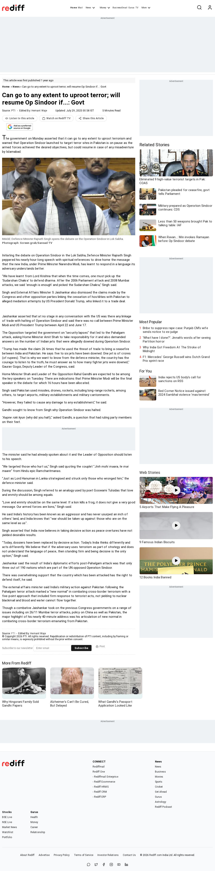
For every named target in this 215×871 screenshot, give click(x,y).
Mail (80, 7)
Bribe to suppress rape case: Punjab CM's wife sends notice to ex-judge (175, 330)
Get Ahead (161, 791)
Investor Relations (108, 855)
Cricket (159, 786)
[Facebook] (103, 865)
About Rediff (27, 855)
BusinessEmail (120, 7)
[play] (176, 490)
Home (73, 7)
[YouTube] (119, 865)
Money (103, 7)
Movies (159, 776)
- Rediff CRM (100, 791)
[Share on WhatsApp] (88, 865)
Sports (159, 781)
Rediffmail (99, 766)
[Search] (199, 7)
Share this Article (93, 118)
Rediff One (99, 771)
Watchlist (7, 832)
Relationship (37, 832)
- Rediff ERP (99, 796)
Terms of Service (83, 855)
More (144, 7)
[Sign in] (210, 7)
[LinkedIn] (126, 865)
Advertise (44, 855)
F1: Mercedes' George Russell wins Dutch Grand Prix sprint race (176, 359)
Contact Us (129, 855)
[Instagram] (111, 865)
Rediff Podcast (163, 806)
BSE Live (7, 817)
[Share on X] (96, 865)
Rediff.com (155, 855)
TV (136, 7)
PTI (13, 110)
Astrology (160, 801)
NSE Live (7, 822)
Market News (9, 827)
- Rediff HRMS (100, 786)
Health (34, 817)
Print (102, 646)
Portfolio (7, 837)
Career (34, 827)
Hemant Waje (39, 110)
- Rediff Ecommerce (104, 781)
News (88, 7)
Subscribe (81, 648)
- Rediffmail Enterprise (105, 776)
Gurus (131, 7)
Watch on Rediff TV (58, 118)
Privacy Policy (61, 855)
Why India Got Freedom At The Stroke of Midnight (172, 349)
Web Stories (149, 472)
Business (160, 771)
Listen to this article (21, 118)
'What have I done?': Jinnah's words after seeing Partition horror (177, 339)
